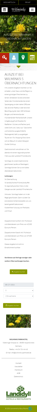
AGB (18, 373)
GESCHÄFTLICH (9, 2)
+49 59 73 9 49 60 (21, 349)
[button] (13, 58)
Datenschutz (18, 376)
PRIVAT (27, 2)
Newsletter (19, 366)
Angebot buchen (19, 272)
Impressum (19, 370)
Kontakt (18, 363)
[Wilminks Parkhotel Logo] (18, 9)
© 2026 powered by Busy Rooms (17, 408)
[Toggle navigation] (32, 9)
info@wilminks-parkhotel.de (21, 353)
